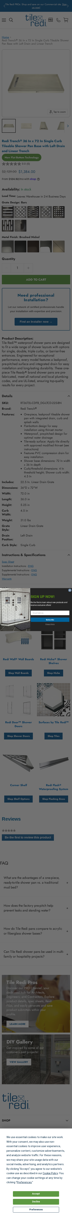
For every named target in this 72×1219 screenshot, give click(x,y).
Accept (36, 1193)
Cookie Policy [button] (50, 1173)
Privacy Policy (49, 624)
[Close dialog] (70, 590)
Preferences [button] (24, 1182)
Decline (36, 1201)
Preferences (36, 1209)
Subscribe (50, 619)
